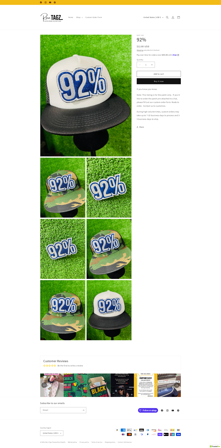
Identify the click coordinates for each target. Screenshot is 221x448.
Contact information (125, 442)
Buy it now (159, 81)
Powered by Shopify (58, 442)
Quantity (140, 60)
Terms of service (96, 442)
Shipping (140, 50)
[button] (79, 17)
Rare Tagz (48, 442)
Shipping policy (110, 442)
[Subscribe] (83, 410)
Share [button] (141, 127)
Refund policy (72, 442)
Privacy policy (84, 442)
